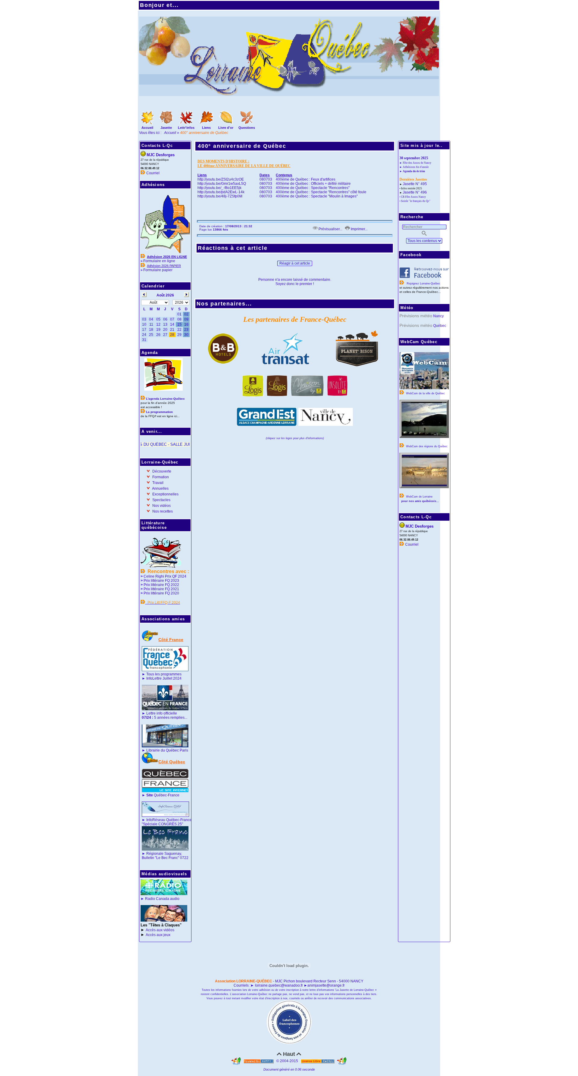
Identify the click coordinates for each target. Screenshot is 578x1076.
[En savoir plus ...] (318, 1061)
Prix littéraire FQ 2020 (161, 593)
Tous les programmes (164, 674)
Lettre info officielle (161, 713)
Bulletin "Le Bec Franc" (160, 858)
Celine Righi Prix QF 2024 (165, 576)
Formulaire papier (157, 270)
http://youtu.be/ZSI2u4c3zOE (220, 179)
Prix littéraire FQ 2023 (161, 580)
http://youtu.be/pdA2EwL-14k (220, 192)
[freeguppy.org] (259, 1061)
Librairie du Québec (162, 750)
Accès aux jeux (158, 935)
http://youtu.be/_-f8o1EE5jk (219, 188)
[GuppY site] (237, 1061)
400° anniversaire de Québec (242, 146)
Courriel (153, 173)
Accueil (170, 133)
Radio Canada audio (162, 899)
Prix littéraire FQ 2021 (161, 589)
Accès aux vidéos (160, 930)
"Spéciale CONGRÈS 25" (162, 824)
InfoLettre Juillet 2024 (164, 678)
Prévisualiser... (330, 229)
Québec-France (162, 795)
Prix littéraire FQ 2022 (161, 585)
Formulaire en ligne (159, 261)
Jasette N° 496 (415, 192)
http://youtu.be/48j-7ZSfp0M (219, 196)
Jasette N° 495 (415, 184)
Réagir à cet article (294, 263)
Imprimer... (359, 229)
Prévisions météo (415, 315)
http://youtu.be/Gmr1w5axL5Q (221, 183)
